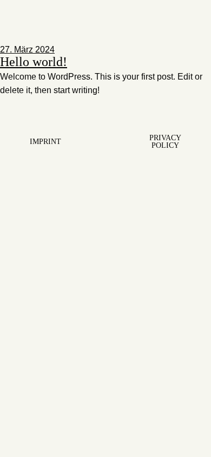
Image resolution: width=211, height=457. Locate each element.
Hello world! (33, 62)
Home (16, 37)
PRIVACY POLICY (165, 141)
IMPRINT (45, 142)
